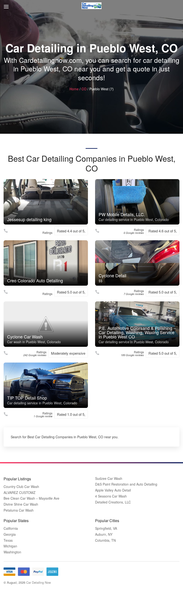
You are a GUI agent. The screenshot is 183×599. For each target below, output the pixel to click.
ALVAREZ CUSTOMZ (20, 493)
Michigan (10, 546)
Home (74, 88)
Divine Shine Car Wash (21, 504)
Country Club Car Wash (21, 487)
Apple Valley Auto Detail (113, 490)
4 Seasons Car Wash (111, 496)
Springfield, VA (106, 528)
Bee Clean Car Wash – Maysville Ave (31, 498)
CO (83, 88)
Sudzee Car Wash (108, 478)
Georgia (10, 534)
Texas (8, 540)
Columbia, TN (105, 540)
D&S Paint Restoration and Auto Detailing (126, 484)
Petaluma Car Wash (19, 510)
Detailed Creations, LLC (113, 502)
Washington (12, 552)
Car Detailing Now (38, 582)
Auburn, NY (103, 534)
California (11, 528)
